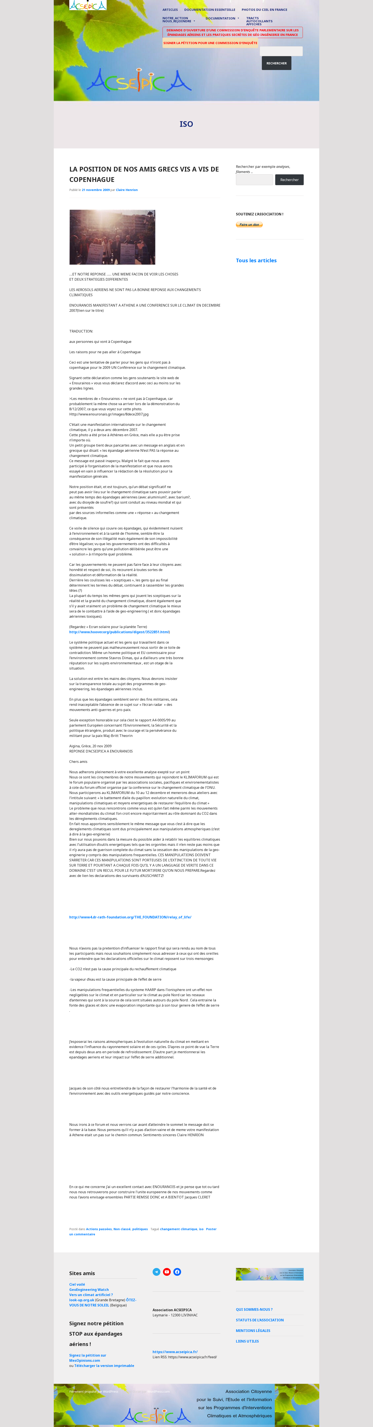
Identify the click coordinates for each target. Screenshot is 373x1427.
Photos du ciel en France (264, 9)
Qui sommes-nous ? (254, 1309)
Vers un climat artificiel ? (91, 1294)
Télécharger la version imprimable (104, 1365)
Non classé (122, 1229)
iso (201, 1229)
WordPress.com (158, 1391)
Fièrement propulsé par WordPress (93, 1391)
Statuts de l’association (260, 1320)
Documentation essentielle (209, 9)
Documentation (220, 18)
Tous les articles (256, 260)
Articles (170, 9)
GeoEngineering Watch (89, 1289)
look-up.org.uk (81, 1300)
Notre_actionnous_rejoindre (177, 19)
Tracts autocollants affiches (259, 20)
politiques (140, 1229)
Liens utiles (247, 1341)
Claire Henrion (127, 190)
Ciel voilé (77, 1284)
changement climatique (178, 1229)
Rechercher (277, 63)
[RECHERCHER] (284, 50)
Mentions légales (253, 1330)
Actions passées (99, 1229)
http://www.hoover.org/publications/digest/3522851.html (119, 632)
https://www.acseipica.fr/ (175, 1351)
